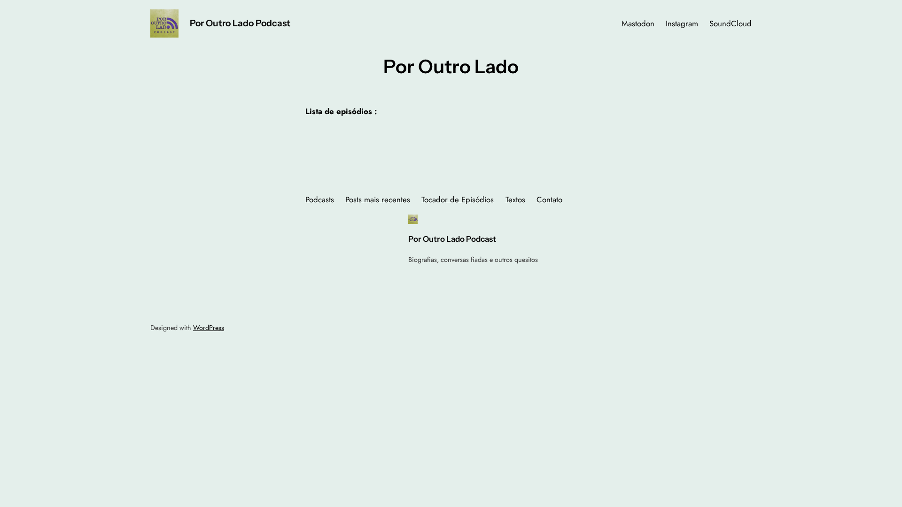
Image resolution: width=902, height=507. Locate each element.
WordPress (208, 327)
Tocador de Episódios (457, 199)
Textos (515, 199)
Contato (549, 199)
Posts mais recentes (377, 199)
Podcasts (319, 199)
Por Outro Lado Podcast (240, 23)
